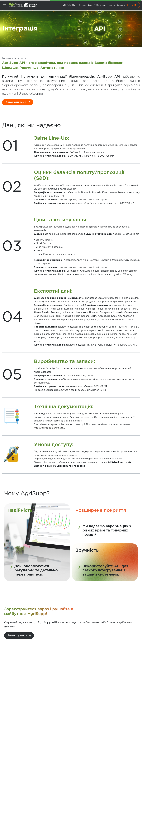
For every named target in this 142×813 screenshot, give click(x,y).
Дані (90, 5)
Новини (111, 5)
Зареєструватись (17, 635)
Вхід (134, 5)
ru (73, 5)
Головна (6, 58)
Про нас (82, 5)
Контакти (120, 5)
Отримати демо (16, 102)
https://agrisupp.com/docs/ (49, 428)
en (64, 5)
